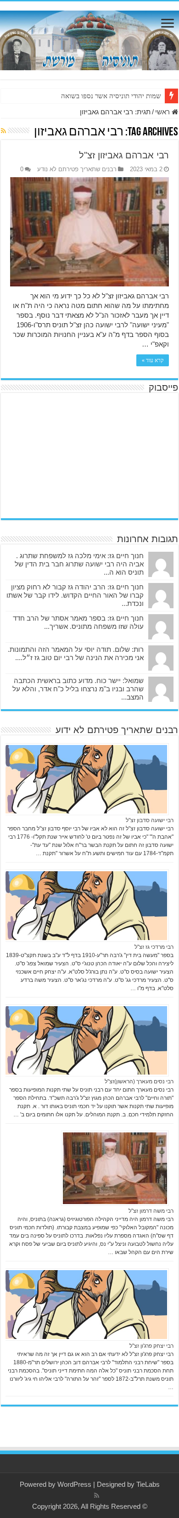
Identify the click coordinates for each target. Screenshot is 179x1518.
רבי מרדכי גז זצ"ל (153, 947)
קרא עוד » (152, 360)
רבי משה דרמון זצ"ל (151, 1211)
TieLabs (148, 1484)
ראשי (163, 112)
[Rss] (96, 1495)
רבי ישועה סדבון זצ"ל (149, 820)
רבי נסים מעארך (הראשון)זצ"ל (139, 1081)
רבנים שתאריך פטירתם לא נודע (77, 169)
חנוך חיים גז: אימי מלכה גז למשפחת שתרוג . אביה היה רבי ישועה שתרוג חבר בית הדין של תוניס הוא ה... (79, 564)
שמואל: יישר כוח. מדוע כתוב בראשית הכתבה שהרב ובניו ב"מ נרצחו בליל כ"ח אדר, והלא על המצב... (78, 689)
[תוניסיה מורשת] (89, 39)
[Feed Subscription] (3, 130)
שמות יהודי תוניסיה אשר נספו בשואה (111, 96)
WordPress (74, 1484)
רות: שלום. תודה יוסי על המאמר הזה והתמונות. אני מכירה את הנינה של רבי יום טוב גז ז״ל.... (76, 653)
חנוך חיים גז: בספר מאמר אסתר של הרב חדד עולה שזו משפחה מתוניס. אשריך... (78, 622)
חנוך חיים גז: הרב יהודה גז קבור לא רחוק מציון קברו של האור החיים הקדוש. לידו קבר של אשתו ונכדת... (75, 595)
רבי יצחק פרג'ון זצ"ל (151, 1346)
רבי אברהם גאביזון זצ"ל (124, 155)
